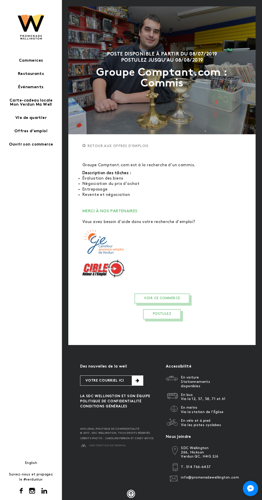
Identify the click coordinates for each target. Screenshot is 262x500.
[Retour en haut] (131, 494)
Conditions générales (103, 406)
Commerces (31, 61)
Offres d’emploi (31, 131)
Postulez (162, 314)
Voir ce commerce (162, 298)
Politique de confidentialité (111, 401)
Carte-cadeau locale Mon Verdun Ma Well (30, 103)
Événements (30, 87)
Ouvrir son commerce (31, 145)
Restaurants (31, 74)
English (31, 462)
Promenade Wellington (31, 27)
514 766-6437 (198, 467)
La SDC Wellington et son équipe (115, 396)
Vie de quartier (31, 118)
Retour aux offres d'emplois (118, 146)
